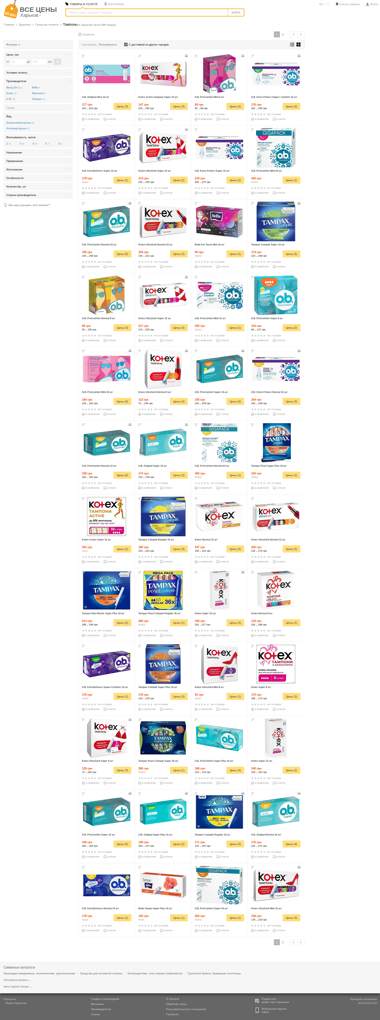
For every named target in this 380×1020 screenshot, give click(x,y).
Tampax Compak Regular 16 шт (156, 539)
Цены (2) (235, 106)
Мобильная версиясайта (274, 1010)
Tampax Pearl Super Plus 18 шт (269, 466)
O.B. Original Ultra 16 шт (95, 97)
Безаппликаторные (20, 122)
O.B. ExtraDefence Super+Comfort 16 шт (105, 687)
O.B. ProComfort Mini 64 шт (266, 170)
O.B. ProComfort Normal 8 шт (98, 318)
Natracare (39, 93)
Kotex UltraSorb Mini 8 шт (209, 687)
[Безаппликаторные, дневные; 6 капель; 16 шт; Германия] (219, 738)
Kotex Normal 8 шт (262, 613)
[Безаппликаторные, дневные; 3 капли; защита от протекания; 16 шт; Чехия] (163, 221)
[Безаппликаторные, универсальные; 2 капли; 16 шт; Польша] (219, 221)
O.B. (10, 98)
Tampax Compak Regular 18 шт (212, 834)
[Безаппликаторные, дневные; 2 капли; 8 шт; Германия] (219, 74)
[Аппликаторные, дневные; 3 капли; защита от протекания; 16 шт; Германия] (276, 221)
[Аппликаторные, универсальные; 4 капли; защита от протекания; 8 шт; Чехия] (276, 664)
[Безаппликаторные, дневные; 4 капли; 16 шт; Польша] (163, 885)
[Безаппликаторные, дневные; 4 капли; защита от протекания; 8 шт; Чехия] (106, 738)
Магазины (97, 1004)
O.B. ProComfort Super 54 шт (211, 908)
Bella (36, 87)
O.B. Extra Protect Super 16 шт (212, 170)
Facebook (172, 1014)
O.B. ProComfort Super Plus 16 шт (214, 761)
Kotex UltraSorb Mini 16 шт (266, 908)
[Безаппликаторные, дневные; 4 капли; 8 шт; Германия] (276, 295)
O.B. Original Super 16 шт (152, 466)
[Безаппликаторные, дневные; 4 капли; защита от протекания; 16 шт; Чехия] (163, 74)
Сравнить (89, 34)
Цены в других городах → (18, 986)
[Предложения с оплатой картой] (186, 55)
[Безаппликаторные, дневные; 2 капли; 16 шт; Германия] (106, 369)
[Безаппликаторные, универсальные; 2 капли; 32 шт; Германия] (219, 295)
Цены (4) (291, 844)
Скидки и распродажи (105, 998)
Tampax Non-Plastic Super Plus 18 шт (103, 613)
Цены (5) (122, 253)
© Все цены (9, 999)
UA (321, 4)
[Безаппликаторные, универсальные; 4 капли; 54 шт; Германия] (219, 885)
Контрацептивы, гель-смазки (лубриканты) (154, 973)
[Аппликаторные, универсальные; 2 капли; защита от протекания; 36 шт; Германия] (163, 590)
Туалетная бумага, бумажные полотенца (214, 973)
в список (111, 119)
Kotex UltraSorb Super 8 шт (97, 761)
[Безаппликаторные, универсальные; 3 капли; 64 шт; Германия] (219, 443)
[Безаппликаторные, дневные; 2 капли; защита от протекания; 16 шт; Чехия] (276, 885)
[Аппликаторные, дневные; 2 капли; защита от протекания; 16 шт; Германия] (163, 516)
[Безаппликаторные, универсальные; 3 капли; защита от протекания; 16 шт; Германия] (106, 885)
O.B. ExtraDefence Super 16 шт (99, 170)
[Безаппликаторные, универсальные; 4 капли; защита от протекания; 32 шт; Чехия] (106, 516)
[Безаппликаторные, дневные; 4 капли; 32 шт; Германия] (106, 811)
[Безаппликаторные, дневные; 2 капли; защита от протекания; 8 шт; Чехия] (219, 664)
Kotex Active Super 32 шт (96, 539)
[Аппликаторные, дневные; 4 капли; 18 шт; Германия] (276, 443)
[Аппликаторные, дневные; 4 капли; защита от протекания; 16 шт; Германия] (163, 664)
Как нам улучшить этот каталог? (29, 205)
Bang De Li (14, 87)
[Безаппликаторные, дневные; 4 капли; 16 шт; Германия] (219, 369)
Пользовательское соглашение (186, 1009)
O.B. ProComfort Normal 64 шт (212, 466)
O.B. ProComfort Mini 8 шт (209, 97)
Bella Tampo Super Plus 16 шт (155, 908)
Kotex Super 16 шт (205, 613)
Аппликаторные (18, 128)
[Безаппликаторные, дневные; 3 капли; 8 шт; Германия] (106, 295)
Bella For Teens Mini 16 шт (209, 244)
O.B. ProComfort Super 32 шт (98, 834)
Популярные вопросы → (17, 980)
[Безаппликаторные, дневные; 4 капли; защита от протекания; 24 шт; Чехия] (163, 147)
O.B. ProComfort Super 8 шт (267, 318)
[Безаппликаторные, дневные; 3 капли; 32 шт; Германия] (106, 443)
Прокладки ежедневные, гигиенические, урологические (39, 973)
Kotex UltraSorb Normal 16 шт (155, 244)
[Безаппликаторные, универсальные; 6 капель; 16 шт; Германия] (106, 74)
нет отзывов (105, 114)
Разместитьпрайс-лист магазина (275, 1000)
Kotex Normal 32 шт (206, 539)
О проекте (172, 998)
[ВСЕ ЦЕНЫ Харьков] (11, 17)
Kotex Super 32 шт (261, 761)
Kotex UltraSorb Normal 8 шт (154, 392)
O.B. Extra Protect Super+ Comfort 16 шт (274, 97)
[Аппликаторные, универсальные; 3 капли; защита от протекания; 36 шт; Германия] (163, 738)
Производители (101, 1009)
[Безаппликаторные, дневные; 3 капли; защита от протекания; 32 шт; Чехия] (219, 516)
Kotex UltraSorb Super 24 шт (154, 170)
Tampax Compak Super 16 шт (268, 244)
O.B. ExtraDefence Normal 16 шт (100, 908)
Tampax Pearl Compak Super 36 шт (158, 761)
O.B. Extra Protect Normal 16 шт (269, 392)
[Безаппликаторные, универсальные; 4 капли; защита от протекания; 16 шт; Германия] (106, 147)
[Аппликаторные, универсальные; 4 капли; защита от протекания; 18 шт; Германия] (106, 590)
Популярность (108, 44)
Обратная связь (176, 1004)
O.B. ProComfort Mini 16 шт (97, 392)
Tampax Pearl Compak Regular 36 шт (159, 613)
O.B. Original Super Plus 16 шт (155, 834)
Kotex (11, 93)
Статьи (95, 1014)
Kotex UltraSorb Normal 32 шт (268, 539)
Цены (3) (122, 106)
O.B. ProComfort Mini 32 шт (210, 318)
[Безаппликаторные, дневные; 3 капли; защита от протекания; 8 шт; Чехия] (163, 369)
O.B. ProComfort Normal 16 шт (99, 244)
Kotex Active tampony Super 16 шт (158, 97)
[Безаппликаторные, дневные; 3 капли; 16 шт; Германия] (106, 221)
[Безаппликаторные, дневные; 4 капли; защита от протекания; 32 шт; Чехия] (163, 295)
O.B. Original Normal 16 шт (266, 834)
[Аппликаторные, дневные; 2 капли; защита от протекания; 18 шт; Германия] (219, 811)
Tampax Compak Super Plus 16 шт (157, 687)
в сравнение (93, 119)
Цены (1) (122, 180)
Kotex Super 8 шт (261, 687)
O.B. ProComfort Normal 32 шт (99, 466)
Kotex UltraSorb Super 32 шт (154, 318)
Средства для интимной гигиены (101, 973)
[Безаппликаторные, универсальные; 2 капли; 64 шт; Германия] (276, 147)
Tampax (38, 98)
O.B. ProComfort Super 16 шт (211, 392)
